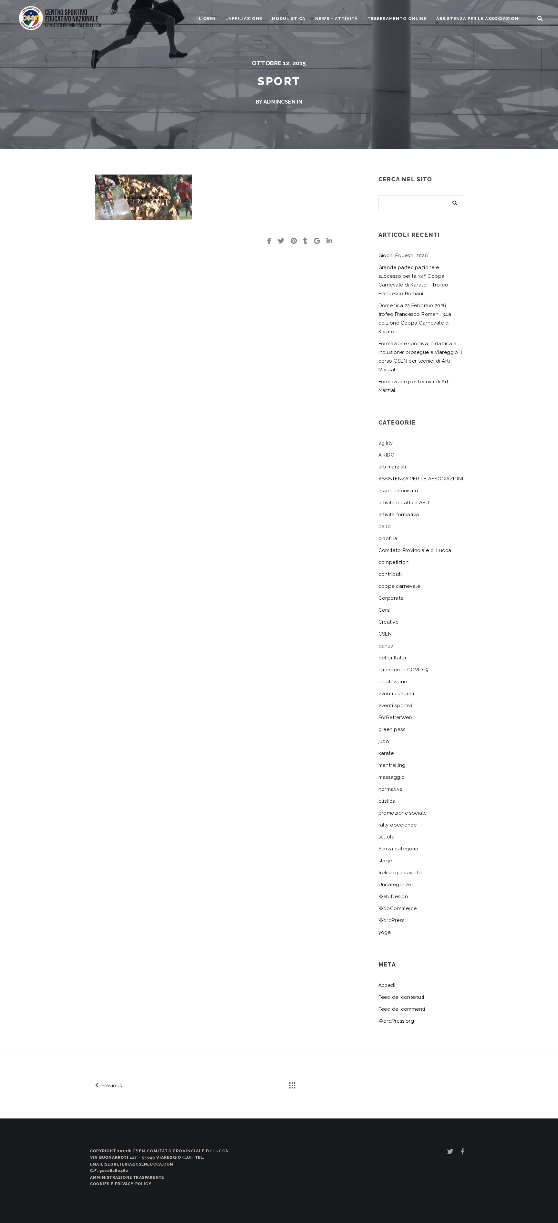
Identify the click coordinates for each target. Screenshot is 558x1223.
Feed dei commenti (401, 1009)
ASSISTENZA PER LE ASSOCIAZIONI (420, 479)
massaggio (391, 777)
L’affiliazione (243, 18)
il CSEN (206, 18)
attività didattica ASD (403, 503)
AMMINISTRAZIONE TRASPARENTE (127, 1177)
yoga (384, 932)
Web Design (393, 896)
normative (390, 789)
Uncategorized (396, 884)
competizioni (394, 562)
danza (386, 646)
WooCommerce (397, 908)
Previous (111, 1085)
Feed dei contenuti (401, 997)
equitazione (392, 682)
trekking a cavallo (400, 873)
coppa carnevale (399, 586)
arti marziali (392, 467)
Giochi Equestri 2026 (403, 255)
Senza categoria (398, 849)
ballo (384, 526)
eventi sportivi (395, 705)
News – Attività (336, 18)
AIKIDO (386, 455)
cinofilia (388, 538)
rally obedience (397, 825)
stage (385, 861)
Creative (388, 622)
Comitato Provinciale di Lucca (414, 550)
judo (383, 741)
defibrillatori (393, 658)
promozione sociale (402, 813)
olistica (387, 801)
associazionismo (398, 491)
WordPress (391, 920)
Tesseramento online (397, 18)
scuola (386, 837)
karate (386, 753)
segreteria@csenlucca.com (139, 1164)
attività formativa (398, 514)
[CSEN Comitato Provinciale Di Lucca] (60, 17)
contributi (390, 574)
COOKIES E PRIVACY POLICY (120, 1184)
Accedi (387, 985)
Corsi (384, 610)
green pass (392, 729)
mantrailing (392, 765)
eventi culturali (396, 694)
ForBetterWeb (395, 717)
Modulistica (288, 18)
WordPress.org (396, 1021)
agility (385, 443)
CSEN (385, 634)
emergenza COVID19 (403, 670)
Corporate (391, 598)
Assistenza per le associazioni (478, 18)
